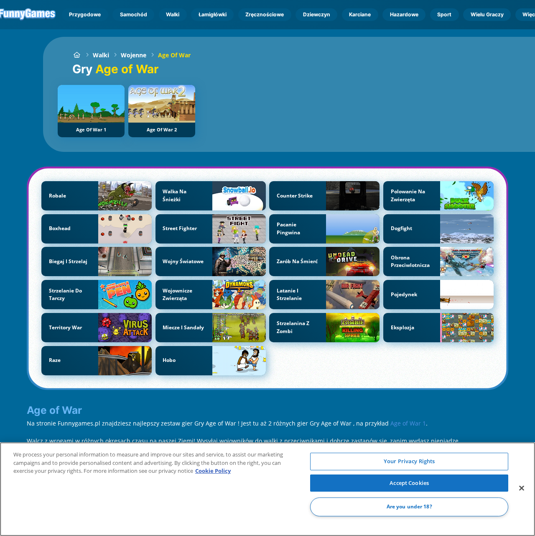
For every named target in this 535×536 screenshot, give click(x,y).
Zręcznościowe (264, 14)
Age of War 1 (408, 423)
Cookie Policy (213, 470)
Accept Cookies (409, 483)
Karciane (360, 14)
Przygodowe (85, 14)
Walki (172, 14)
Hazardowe (404, 14)
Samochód (133, 14)
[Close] (521, 488)
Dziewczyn (316, 14)
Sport (444, 14)
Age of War (174, 55)
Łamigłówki (213, 14)
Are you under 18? (409, 506)
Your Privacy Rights (409, 461)
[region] (267, 489)
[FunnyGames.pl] (76, 55)
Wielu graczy (487, 14)
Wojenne (133, 55)
